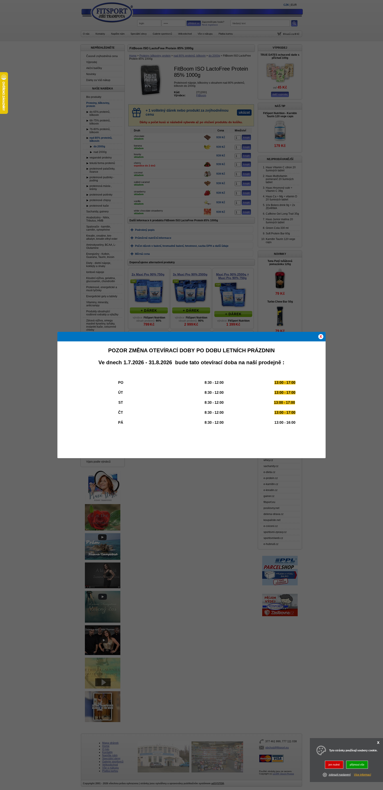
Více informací (362, 774)
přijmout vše (357, 764)
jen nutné (334, 764)
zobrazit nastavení (340, 774)
